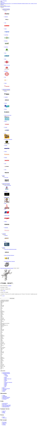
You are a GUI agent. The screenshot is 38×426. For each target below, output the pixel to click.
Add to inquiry (12, 298)
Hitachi (5, 379)
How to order (4, 404)
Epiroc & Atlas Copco (7, 378)
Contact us (8, 6)
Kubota (5, 384)
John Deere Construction (8, 382)
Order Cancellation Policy (6, 405)
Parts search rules (5, 403)
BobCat (5, 374)
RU (2, 1)
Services (3, 247)
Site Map (3, 412)
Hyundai (5, 380)
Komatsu (5, 383)
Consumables (4, 389)
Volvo (5, 386)
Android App (4, 417)
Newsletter (4, 424)
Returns (3, 411)
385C (7, 376)
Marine (3, 175)
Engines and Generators (6, 183)
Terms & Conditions (5, 398)
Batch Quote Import (3, 6)
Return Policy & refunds (6, 397)
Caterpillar (6, 375)
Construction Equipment (6, 89)
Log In (4, 290)
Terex (5, 385)
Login (1, 0)
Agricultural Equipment (6, 8)
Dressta (5, 377)
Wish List (3, 423)
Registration (5, 0)
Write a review (3, 370)
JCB (5, 381)
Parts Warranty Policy (5, 406)
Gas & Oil (4, 233)
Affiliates (3, 395)
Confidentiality (4, 396)
